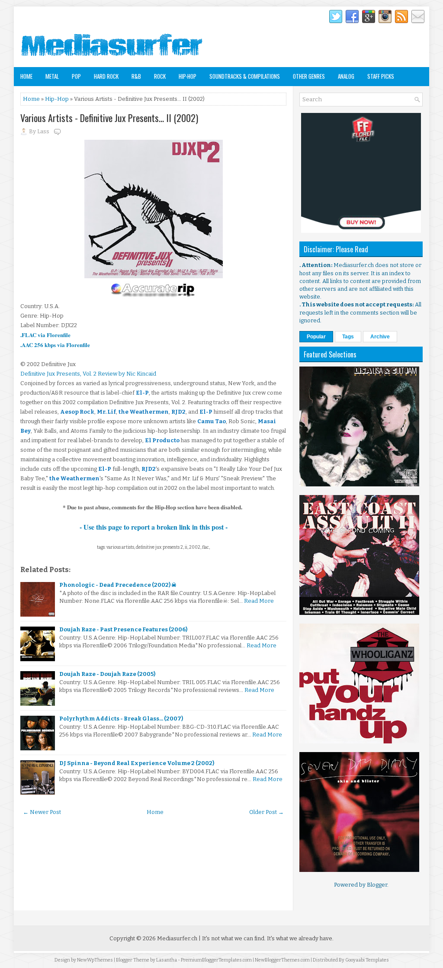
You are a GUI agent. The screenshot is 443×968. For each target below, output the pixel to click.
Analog (346, 76)
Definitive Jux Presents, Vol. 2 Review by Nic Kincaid (88, 373)
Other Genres (309, 76)
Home (26, 76)
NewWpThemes (95, 960)
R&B (136, 76)
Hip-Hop (187, 76)
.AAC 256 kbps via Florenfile (55, 345)
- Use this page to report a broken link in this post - (154, 527)
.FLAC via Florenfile (45, 335)
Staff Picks (380, 76)
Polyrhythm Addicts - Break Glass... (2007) (121, 718)
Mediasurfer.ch (177, 938)
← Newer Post (42, 812)
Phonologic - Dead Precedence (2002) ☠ (118, 585)
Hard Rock (106, 76)
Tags (348, 337)
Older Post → (266, 812)
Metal (52, 76)
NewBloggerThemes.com (282, 960)
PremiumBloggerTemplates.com (216, 960)
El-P (142, 392)
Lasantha (166, 960)
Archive (380, 337)
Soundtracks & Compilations (244, 76)
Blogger (377, 884)
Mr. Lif (106, 411)
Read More (259, 601)
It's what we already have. (300, 938)
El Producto (162, 440)
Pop (76, 76)
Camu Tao (211, 421)
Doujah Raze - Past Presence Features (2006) (123, 629)
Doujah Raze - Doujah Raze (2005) (107, 674)
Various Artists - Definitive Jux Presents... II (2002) (109, 117)
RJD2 (178, 411)
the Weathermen (144, 411)
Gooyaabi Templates (367, 960)
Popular (316, 337)
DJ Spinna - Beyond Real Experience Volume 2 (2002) (136, 763)
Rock (160, 76)
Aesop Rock (77, 411)
